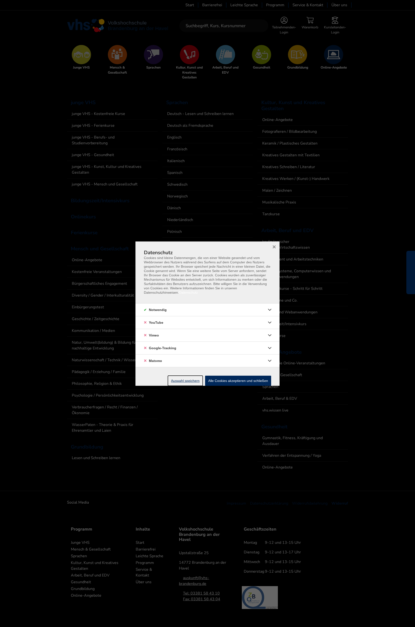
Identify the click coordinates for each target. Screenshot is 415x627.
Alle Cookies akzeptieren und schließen (238, 381)
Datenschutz (188, 292)
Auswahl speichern (185, 381)
